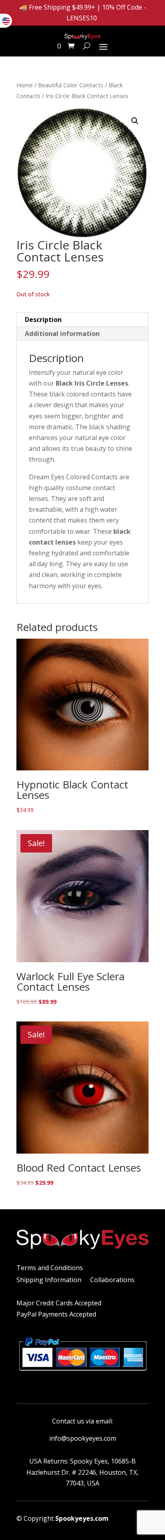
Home (24, 85)
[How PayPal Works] (83, 1373)
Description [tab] (43, 319)
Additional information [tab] (62, 333)
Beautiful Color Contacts (70, 85)
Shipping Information (48, 1280)
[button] (135, 121)
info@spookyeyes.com (82, 1438)
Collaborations (112, 1280)
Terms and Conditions (49, 1268)
